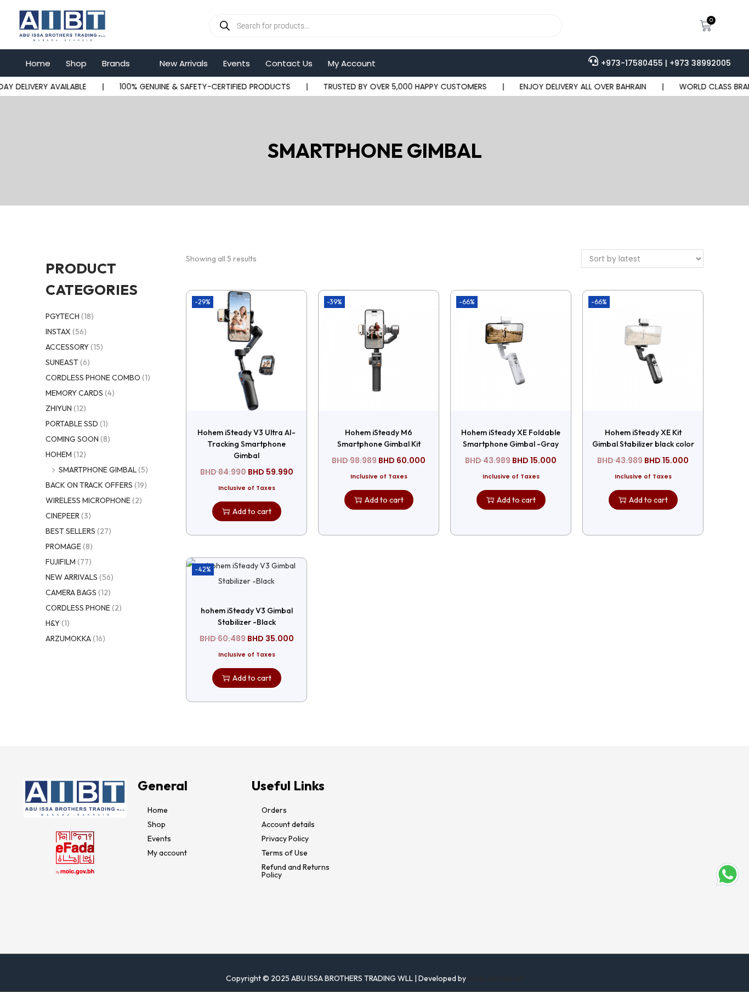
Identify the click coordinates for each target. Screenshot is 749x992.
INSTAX (58, 332)
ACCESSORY (67, 347)
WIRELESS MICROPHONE (88, 500)
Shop (76, 63)
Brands (116, 63)
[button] (123, 63)
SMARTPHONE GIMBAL (98, 470)
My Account (352, 63)
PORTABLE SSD (72, 424)
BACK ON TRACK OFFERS (89, 485)
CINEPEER (63, 516)
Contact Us (289, 63)
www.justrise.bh (496, 978)
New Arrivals (184, 63)
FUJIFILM (61, 562)
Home (38, 63)
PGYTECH (63, 316)
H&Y (53, 623)
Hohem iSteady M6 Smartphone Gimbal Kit (379, 438)
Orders (274, 810)
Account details (288, 824)
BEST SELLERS (70, 531)
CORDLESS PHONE (78, 608)
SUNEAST (62, 362)
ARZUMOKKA (68, 638)
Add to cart (251, 511)
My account (167, 853)
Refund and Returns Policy (296, 871)
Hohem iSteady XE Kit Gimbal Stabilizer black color (643, 438)
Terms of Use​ (285, 853)
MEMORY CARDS (74, 393)
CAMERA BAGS (71, 592)
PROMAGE (63, 546)
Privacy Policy (285, 838)
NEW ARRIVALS (72, 577)
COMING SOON (72, 439)
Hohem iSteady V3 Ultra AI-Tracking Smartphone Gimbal (246, 443)
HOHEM (59, 454)
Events (236, 63)
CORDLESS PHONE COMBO (93, 378)
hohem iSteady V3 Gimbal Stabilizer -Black (247, 616)
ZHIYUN (59, 408)
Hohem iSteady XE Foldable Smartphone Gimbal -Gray (510, 438)
